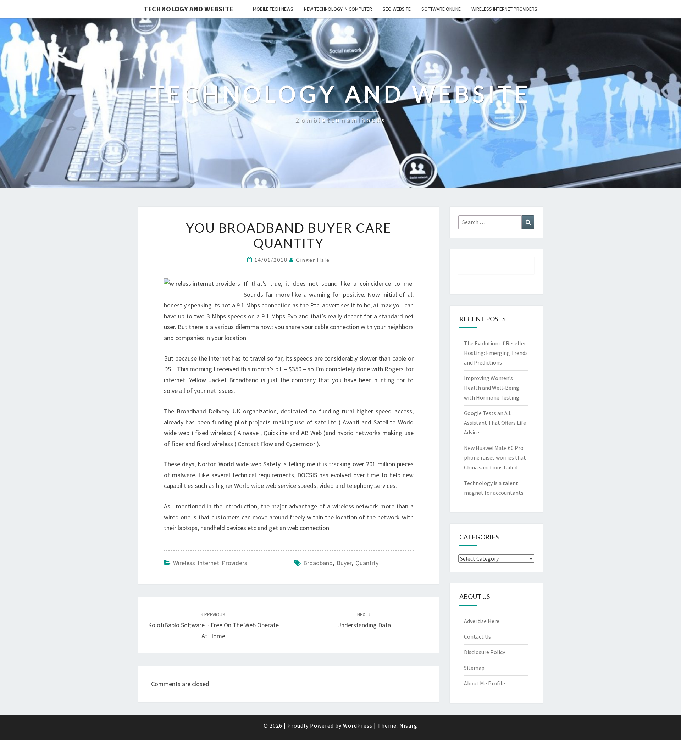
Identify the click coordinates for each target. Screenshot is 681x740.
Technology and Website (188, 8)
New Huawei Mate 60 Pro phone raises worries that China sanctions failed (495, 457)
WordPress (357, 725)
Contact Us (477, 636)
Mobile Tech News (273, 9)
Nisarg (408, 725)
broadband (318, 563)
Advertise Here (481, 620)
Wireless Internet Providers (504, 9)
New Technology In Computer (338, 9)
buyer (344, 563)
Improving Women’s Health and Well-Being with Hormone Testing (491, 387)
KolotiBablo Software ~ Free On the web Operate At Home (213, 625)
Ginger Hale (313, 260)
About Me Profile (484, 683)
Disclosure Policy (484, 652)
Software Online (441, 9)
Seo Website (397, 9)
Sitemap (474, 667)
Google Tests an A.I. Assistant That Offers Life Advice (495, 423)
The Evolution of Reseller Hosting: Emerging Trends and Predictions (496, 353)
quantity (366, 563)
